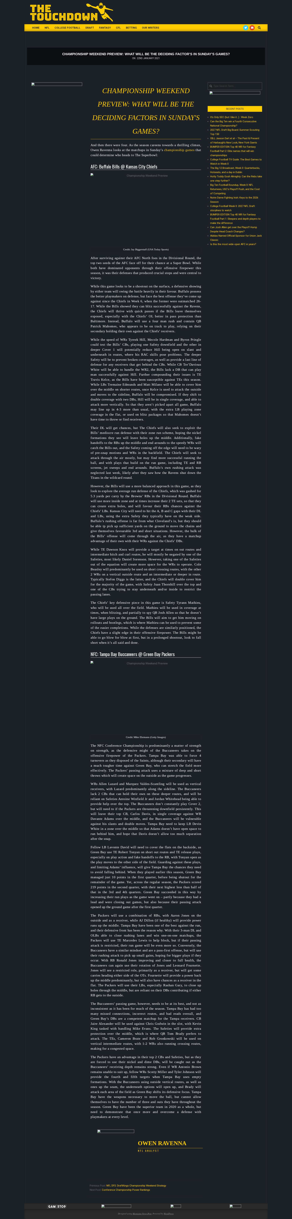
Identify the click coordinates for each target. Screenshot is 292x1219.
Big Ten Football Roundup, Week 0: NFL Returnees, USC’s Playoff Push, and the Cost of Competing (235, 189)
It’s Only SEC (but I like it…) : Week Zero (231, 117)
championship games (179, 150)
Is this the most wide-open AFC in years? (234, 244)
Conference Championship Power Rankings (126, 1189)
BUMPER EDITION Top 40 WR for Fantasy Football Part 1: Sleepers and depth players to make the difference (235, 219)
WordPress (169, 1213)
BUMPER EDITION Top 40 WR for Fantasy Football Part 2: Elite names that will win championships (233, 151)
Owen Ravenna (162, 1143)
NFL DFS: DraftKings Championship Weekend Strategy (136, 1185)
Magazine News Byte (142, 1213)
